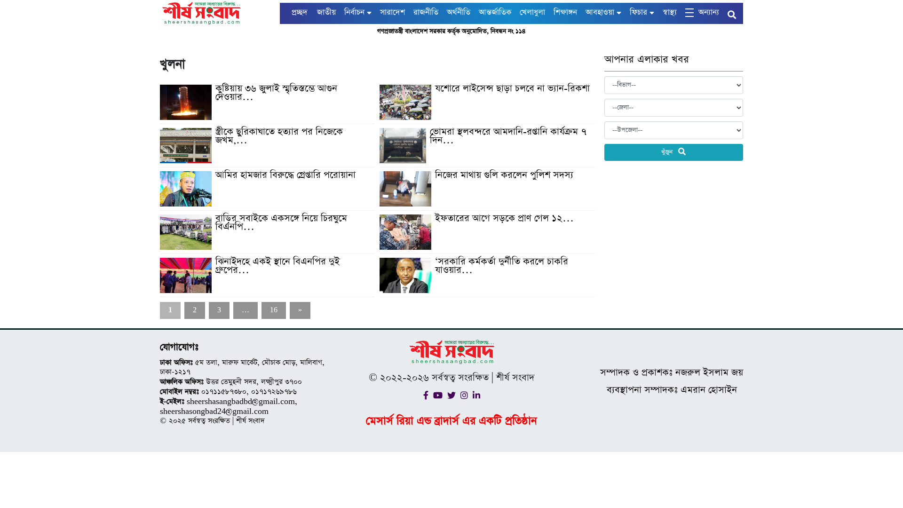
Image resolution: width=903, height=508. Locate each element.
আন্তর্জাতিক (495, 12)
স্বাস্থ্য (670, 12)
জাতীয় (326, 12)
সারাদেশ (392, 12)
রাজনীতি (425, 12)
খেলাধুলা (532, 12)
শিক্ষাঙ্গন (565, 12)
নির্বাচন (354, 12)
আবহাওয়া (600, 12)
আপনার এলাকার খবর (646, 60)
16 (273, 310)
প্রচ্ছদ (300, 12)
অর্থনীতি (458, 12)
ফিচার (638, 12)
